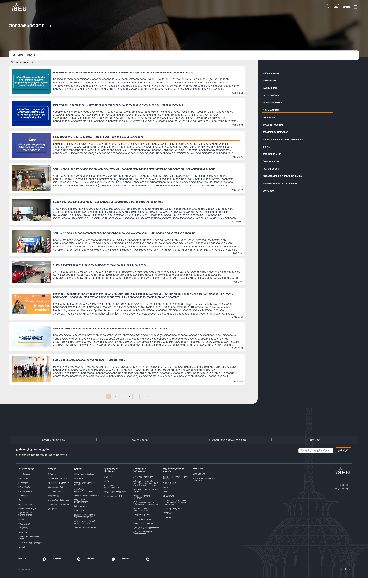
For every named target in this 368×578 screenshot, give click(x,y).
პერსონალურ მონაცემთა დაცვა (282, 176)
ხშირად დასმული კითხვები (280, 183)
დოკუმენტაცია (272, 154)
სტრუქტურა (270, 80)
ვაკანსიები (270, 88)
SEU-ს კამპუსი (271, 95)
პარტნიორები (271, 161)
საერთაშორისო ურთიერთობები (283, 139)
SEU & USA (315, 439)
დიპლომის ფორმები (275, 132)
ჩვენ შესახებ (271, 73)
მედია (266, 146)
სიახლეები (272, 110)
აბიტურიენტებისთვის (52, 439)
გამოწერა (343, 450)
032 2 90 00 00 (343, 485)
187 (148, 396)
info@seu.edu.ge (342, 488)
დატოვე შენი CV (272, 102)
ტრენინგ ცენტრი (273, 124)
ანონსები (269, 117)
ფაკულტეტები (271, 168)
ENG (336, 7)
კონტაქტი (269, 190)
